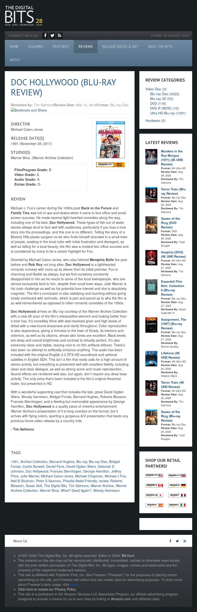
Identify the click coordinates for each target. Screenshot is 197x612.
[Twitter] (52, 35)
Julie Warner (29, 476)
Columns (35, 46)
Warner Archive (102, 485)
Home (14, 46)
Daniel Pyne (55, 466)
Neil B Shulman (22, 480)
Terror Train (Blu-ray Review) (173, 191)
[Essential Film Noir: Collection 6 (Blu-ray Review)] (151, 286)
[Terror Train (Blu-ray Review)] (151, 194)
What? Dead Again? (76, 490)
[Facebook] (45, 35)
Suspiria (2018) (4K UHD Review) (173, 254)
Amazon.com (121, 598)
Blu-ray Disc (98, 461)
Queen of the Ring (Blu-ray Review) (170, 416)
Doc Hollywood (37, 471)
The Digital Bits (55, 485)
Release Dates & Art (120, 46)
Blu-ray (81, 461)
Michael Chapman (89, 476)
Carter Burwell (33, 466)
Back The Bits (160, 46)
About (15, 59)
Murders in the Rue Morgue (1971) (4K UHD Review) (172, 157)
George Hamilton (96, 471)
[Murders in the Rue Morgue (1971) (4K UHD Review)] (151, 156)
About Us (20, 540)
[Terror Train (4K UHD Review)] (151, 387)
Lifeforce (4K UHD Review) (170, 355)
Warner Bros (49, 490)
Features (61, 46)
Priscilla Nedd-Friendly (80, 480)
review (103, 480)
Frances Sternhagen (65, 471)
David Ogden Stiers (81, 466)
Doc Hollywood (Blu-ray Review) (63, 87)
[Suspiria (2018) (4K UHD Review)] (151, 257)
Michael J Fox (115, 476)
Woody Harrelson (106, 490)
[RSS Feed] (59, 35)
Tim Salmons (79, 485)
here (73, 584)
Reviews (86, 46)
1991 (14, 461)
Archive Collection (34, 461)
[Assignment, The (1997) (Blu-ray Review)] (151, 324)
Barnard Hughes (61, 461)
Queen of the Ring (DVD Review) (170, 222)
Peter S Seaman (48, 480)
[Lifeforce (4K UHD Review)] (151, 358)
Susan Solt (34, 485)
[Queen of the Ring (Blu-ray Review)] (151, 416)
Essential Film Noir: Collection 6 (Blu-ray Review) (172, 288)
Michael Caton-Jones (57, 476)
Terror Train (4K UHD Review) (172, 384)
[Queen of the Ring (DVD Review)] (151, 224)
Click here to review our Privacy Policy (46, 589)
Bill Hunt (128, 555)
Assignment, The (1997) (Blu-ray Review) (173, 323)
